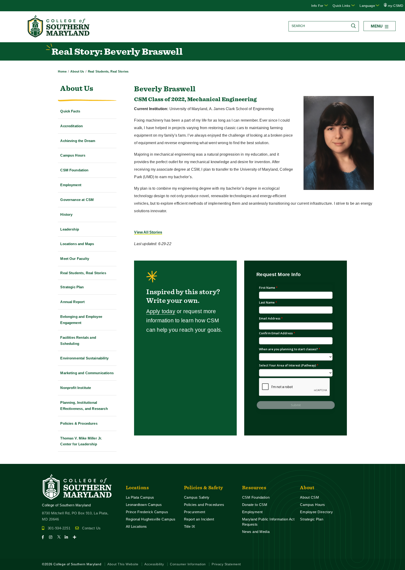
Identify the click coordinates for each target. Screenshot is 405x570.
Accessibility (154, 564)
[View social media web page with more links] (76, 537)
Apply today (160, 311)
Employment (252, 512)
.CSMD (395, 6)
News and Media (256, 532)
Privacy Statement (226, 564)
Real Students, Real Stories (108, 71)
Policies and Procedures (204, 505)
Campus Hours (312, 505)
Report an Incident (199, 519)
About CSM (309, 497)
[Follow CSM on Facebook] (45, 537)
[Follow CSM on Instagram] (52, 537)
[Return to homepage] (59, 36)
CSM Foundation (256, 497)
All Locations (136, 526)
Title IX (189, 526)
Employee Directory (316, 512)
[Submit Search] (354, 26)
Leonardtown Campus (144, 505)
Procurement (194, 512)
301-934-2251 (59, 528)
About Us (77, 71)
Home (62, 71)
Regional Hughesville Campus (151, 519)
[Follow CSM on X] (60, 537)
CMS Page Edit (13, 460)
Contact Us (91, 528)
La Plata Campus (140, 497)
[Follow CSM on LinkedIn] (68, 537)
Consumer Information (188, 564)
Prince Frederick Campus (147, 512)
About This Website (123, 564)
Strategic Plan (311, 519)
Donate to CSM (254, 505)
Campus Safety (197, 497)
